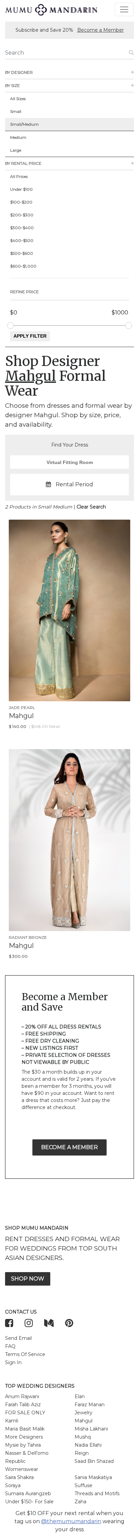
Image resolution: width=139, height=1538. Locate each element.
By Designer (19, 72)
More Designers (24, 1437)
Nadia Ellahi (88, 1445)
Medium (18, 137)
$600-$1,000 (23, 266)
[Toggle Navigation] (124, 9)
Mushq (83, 1437)
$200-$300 (21, 214)
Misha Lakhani (91, 1429)
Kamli (11, 1421)
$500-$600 (21, 253)
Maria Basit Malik (25, 1429)
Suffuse (83, 1485)
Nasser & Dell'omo (27, 1453)
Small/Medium (24, 124)
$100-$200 (21, 202)
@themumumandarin (71, 1521)
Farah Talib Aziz (23, 1405)
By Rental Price (23, 163)
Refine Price (24, 291)
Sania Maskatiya (93, 1477)
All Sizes (18, 98)
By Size (12, 85)
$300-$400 (22, 227)
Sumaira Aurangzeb (28, 1493)
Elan (80, 1396)
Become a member (69, 1147)
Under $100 (21, 189)
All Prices (19, 176)
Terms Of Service (25, 1354)
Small (15, 111)
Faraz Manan (90, 1405)
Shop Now (27, 1278)
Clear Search (91, 507)
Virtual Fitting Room (70, 462)
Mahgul (83, 1421)
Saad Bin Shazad (94, 1461)
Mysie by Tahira (23, 1445)
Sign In (13, 1362)
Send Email (18, 1338)
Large (15, 150)
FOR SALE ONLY (25, 1413)
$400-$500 (21, 240)
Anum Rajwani (22, 1396)
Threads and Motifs (97, 1493)
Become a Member (100, 30)
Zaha (80, 1502)
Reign (82, 1453)
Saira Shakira (19, 1477)
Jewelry (83, 1413)
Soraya (13, 1485)
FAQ (10, 1346)
